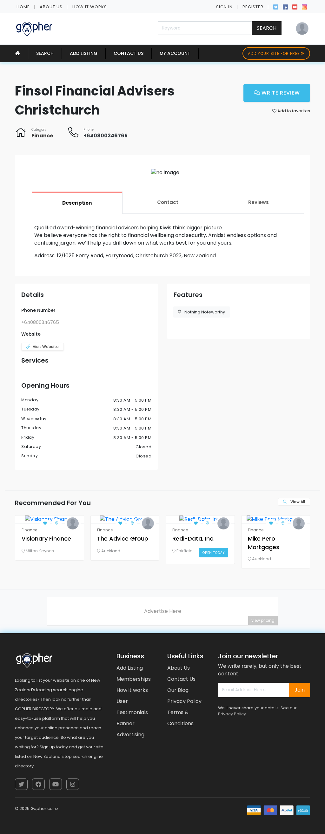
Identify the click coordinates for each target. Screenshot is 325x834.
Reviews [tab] (258, 202)
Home (23, 7)
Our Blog (178, 690)
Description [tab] (77, 203)
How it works (89, 7)
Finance (42, 135)
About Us (51, 7)
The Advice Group (122, 538)
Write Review (280, 92)
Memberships (133, 679)
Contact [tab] (167, 202)
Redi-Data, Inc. (193, 538)
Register (252, 7)
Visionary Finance (46, 538)
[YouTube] (294, 6)
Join (300, 689)
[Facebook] (285, 6)
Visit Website (46, 346)
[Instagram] (304, 6)
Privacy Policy (184, 701)
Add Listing (83, 53)
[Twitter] (275, 6)
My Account (175, 53)
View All (297, 501)
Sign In (224, 7)
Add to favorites (293, 111)
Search (266, 28)
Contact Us (128, 53)
